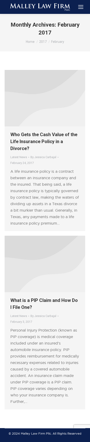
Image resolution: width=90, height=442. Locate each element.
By (43, 157)
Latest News (18, 157)
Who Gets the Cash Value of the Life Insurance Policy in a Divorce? (43, 141)
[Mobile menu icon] (80, 7)
